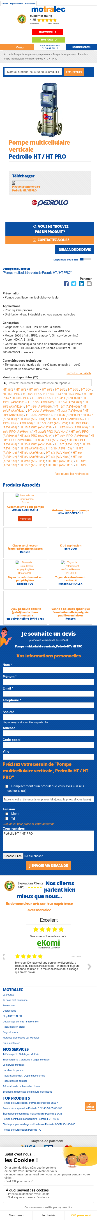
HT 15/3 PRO (32, 394)
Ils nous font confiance (15, 1000)
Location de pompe (13, 1070)
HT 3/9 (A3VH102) (32, 448)
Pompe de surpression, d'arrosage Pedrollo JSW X (30, 1102)
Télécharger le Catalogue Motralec (21, 1054)
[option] (48, 970)
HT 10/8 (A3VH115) (61, 465)
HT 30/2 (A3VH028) (41, 410)
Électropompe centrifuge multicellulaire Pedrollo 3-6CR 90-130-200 (39, 1124)
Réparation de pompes (15, 1080)
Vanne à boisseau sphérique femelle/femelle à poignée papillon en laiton (70, 612)
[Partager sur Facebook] (66, 284)
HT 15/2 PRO (12, 394)
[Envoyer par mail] (89, 284)
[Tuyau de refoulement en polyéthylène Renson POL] (25, 567)
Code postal (12, 739)
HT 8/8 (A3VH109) (58, 456)
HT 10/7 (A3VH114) (33, 465)
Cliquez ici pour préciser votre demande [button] (28, 823)
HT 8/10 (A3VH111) (33, 461)
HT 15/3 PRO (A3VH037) (52, 423)
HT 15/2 (8, 389)
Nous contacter (11, 1043)
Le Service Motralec (14, 1064)
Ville (6, 751)
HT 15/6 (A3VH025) (39, 406)
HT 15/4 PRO (52, 394)
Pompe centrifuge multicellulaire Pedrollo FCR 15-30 (31, 1118)
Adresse (9, 728)
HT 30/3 (73, 389)
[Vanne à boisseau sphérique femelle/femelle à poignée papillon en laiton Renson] (70, 599)
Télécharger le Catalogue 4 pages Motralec (26, 1059)
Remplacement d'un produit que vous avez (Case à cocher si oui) (46, 788)
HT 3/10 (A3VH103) (59, 448)
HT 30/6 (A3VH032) (67, 415)
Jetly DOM (71, 549)
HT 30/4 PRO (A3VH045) (72, 435)
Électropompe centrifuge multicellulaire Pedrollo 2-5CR (32, 1113)
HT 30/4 (86, 389)
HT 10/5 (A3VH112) (61, 461)
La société (8, 994)
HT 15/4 (34, 389)
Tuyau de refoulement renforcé (70, 578)
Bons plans (47, 39)
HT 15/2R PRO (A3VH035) (65, 419)
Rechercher (74, 72)
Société (5, 3)
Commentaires (14, 828)
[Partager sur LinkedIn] (82, 284)
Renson (25, 552)
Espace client (15, 3)
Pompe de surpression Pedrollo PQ (22, 1129)
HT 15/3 (21, 389)
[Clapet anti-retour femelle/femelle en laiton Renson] (25, 535)
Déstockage (9, 1010)
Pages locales (10, 1032)
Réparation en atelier (14, 1026)
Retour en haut (90, 1108)
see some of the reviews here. (48, 936)
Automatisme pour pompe (25, 507)
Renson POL (25, 584)
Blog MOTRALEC (12, 1016)
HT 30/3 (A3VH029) (69, 410)
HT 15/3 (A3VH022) (41, 402)
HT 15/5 (47, 389)
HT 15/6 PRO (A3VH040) (72, 427)
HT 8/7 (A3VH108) (32, 456)
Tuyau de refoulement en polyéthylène (25, 578)
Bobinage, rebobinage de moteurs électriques (27, 1091)
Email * (8, 688)
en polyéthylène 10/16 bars (25, 619)
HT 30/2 (60, 389)
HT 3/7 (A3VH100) (67, 444)
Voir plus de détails (79, 373)
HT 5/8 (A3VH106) (58, 452)
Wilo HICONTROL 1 (70, 513)
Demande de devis (75, 249)
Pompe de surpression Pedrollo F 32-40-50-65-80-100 (32, 1108)
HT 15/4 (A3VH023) (69, 402)
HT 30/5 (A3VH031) (39, 415)
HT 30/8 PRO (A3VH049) (36, 444)
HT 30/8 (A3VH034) (33, 419)
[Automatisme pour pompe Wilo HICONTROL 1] (70, 500)
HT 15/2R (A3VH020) (66, 398)
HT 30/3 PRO (21, 398)
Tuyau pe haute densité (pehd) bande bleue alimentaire (25, 612)
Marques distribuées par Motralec (21, 1037)
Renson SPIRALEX (70, 584)
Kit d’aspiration (70, 545)
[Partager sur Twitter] (73, 284)
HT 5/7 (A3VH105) (32, 452)
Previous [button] (3, 956)
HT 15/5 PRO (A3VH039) (36, 427)
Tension (9, 809)
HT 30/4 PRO (41, 398)
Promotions (9, 1005)
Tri (12, 818)
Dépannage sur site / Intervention (21, 1021)
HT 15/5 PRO (73, 394)
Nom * (7, 664)
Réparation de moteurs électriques (21, 1086)
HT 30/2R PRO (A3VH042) (51, 431)
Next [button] (90, 966)
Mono (14, 813)
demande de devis (81, 47)
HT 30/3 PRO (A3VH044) (36, 435)
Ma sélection (30, 3)
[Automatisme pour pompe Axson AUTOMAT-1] (25, 499)
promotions (46, 31)
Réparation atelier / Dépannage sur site (24, 1075)
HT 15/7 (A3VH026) (67, 406)
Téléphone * (12, 700)
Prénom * (9, 676)
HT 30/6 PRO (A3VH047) (50, 440)
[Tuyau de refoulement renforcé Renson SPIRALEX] (70, 567)
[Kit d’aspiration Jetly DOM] (70, 535)
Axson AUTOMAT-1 (25, 510)
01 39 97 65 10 (50, 48)
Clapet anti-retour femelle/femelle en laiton (25, 547)
